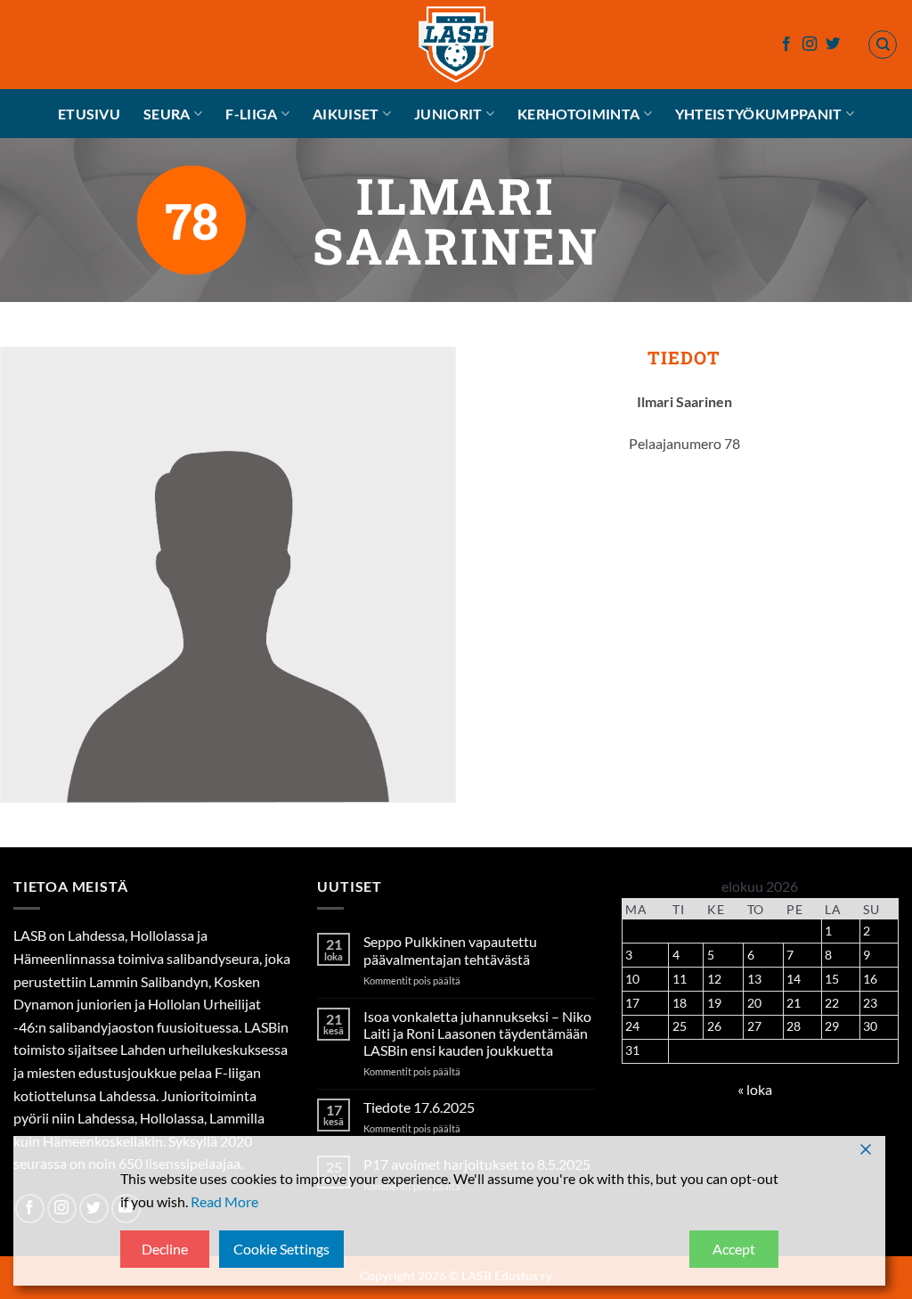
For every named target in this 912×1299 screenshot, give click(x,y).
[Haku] (882, 44)
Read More (224, 1201)
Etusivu (89, 113)
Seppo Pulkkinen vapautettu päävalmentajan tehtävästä (450, 950)
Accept (733, 1248)
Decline (165, 1248)
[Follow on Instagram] (809, 45)
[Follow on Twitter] (833, 45)
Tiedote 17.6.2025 (419, 1107)
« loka (754, 1089)
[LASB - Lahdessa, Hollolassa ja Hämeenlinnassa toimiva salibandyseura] (456, 44)
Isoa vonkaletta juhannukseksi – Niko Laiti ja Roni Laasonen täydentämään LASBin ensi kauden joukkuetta (477, 1033)
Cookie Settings (281, 1248)
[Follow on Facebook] (786, 45)
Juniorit (448, 113)
